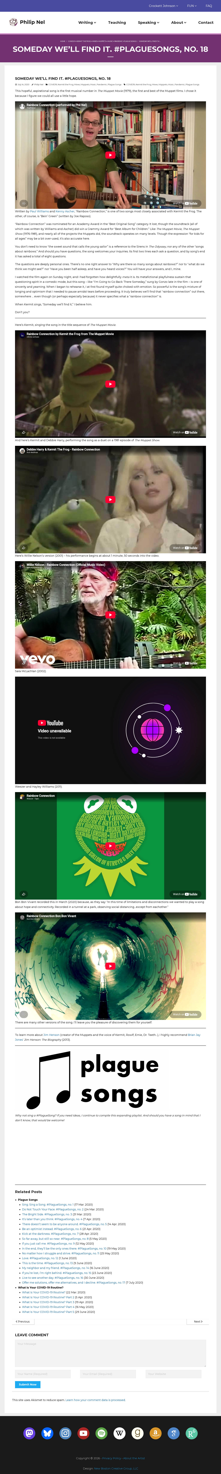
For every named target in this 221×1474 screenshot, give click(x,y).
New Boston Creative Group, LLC (116, 1468)
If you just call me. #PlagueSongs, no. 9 (48, 1243)
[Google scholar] (174, 1433)
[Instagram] (65, 1433)
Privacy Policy (111, 1458)
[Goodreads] (138, 1433)
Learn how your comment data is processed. (96, 1400)
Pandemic (118, 41)
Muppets (102, 41)
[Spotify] (101, 1433)
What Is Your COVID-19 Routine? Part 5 (48, 1312)
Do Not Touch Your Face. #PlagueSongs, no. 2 (53, 1209)
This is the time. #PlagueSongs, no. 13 (47, 1263)
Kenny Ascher (65, 211)
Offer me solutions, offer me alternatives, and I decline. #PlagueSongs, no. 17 (73, 1282)
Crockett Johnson (162, 6)
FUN (190, 6)
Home (62, 41)
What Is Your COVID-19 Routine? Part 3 (48, 1302)
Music (110, 41)
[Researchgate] (192, 1433)
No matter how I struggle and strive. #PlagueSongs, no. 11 (60, 1253)
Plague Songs (130, 41)
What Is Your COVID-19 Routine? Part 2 (48, 1297)
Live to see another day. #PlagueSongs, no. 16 (52, 1277)
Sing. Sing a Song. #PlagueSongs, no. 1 (48, 1204)
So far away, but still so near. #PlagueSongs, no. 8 (55, 1238)
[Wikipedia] (119, 1433)
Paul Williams (39, 211)
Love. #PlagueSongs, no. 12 (40, 1258)
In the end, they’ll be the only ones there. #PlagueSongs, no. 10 (64, 1248)
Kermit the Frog (84, 41)
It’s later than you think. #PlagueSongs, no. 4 (52, 1219)
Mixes (94, 41)
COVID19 (71, 41)
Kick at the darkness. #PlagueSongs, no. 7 (50, 1234)
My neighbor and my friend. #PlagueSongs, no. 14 (55, 1268)
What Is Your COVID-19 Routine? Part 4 (48, 1307)
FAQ (209, 6)
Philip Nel (38, 84)
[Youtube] (83, 1433)
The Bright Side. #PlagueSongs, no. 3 (47, 1214)
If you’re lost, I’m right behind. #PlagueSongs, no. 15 (56, 1273)
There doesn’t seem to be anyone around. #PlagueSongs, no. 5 (64, 1224)
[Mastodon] (29, 1433)
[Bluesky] (47, 1433)
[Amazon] (156, 1433)
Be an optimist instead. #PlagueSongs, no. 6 (52, 1229)
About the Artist (134, 1458)
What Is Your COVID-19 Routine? (43, 1292)
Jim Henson (51, 1035)
